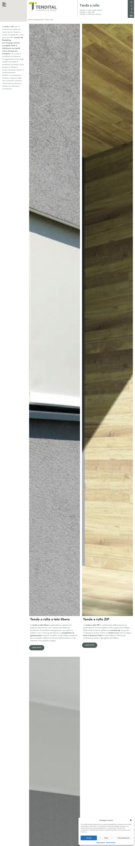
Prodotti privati (38, 20)
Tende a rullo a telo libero (91, 10)
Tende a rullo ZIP (87, 12)
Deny (106, 838)
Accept (88, 838)
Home (30, 20)
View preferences (124, 838)
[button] (131, 820)
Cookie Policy (100, 842)
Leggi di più (36, 647)
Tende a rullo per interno (91, 14)
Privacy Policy (110, 842)
